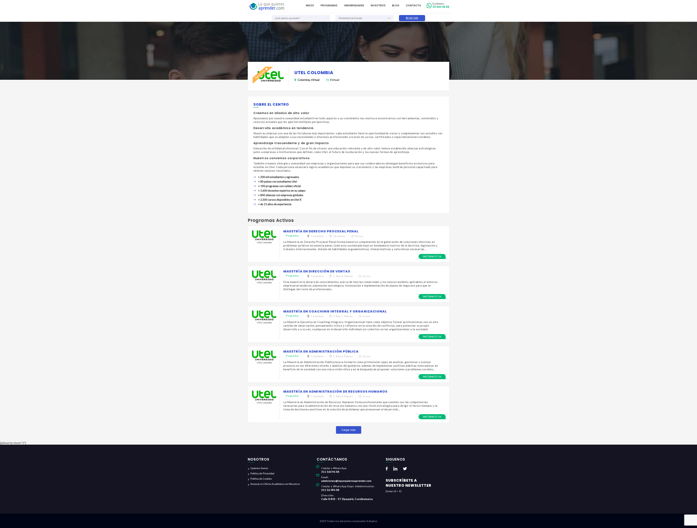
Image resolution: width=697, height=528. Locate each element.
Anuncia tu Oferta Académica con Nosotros (275, 483)
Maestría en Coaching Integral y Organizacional (335, 311)
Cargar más (349, 430)
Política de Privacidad (262, 473)
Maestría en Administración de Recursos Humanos (335, 391)
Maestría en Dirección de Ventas (316, 271)
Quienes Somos (259, 468)
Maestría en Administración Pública (321, 351)
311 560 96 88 (441, 5)
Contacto (413, 5)
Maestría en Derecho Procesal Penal (320, 231)
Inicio (310, 5)
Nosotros (378, 5)
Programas (329, 5)
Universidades (354, 5)
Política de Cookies (261, 478)
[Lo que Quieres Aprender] (266, 6)
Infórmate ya (432, 256)
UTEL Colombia (264, 242)
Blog (395, 5)
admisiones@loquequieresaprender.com (346, 480)
